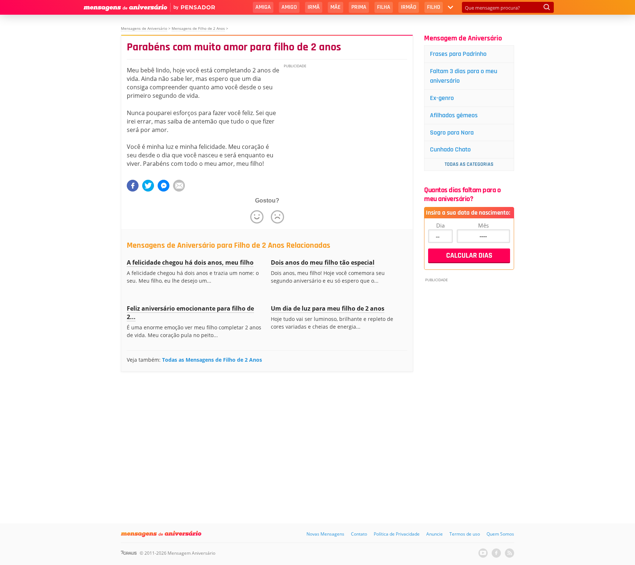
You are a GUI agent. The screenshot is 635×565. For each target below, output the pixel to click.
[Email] (179, 186)
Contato (359, 534)
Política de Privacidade (397, 534)
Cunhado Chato (450, 149)
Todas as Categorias (469, 164)
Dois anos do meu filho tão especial (322, 262)
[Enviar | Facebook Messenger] (163, 186)
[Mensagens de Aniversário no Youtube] (483, 553)
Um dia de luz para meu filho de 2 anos (327, 308)
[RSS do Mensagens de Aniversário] (509, 553)
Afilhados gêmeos (454, 115)
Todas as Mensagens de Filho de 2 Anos (212, 359)
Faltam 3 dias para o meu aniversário (463, 76)
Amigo (289, 7)
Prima (358, 7)
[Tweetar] (148, 186)
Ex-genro (442, 98)
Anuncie (434, 534)
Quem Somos (500, 534)
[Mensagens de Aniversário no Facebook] (496, 553)
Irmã (314, 7)
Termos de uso (464, 534)
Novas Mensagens (325, 534)
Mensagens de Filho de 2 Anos (198, 28)
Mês (483, 225)
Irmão (408, 7)
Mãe (335, 7)
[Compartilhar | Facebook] (133, 186)
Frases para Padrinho (458, 54)
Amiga (263, 7)
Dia (440, 225)
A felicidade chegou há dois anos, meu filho (190, 262)
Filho (433, 7)
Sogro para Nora (452, 132)
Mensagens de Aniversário (144, 28)
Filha (383, 7)
